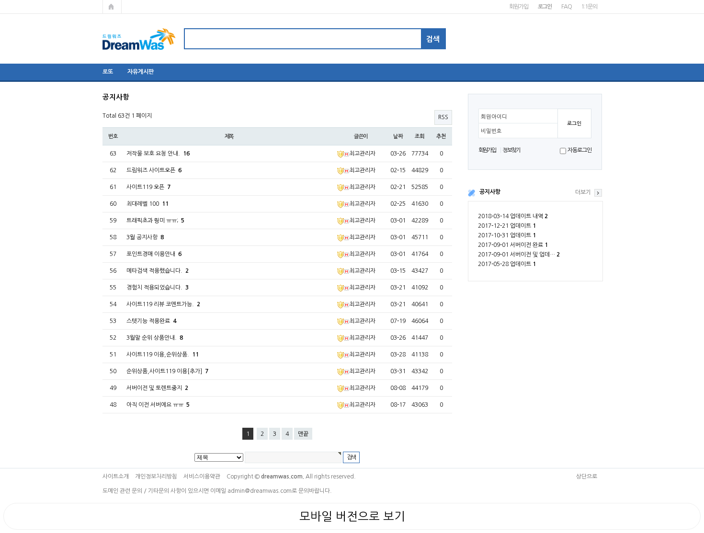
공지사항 (489, 192)
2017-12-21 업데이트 (507, 226)
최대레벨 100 (147, 204)
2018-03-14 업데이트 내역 (513, 216)
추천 (441, 136)
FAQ (566, 7)
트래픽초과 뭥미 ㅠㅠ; (155, 220)
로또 (107, 72)
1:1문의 (589, 7)
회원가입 (518, 7)
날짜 (398, 136)
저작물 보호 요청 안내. (158, 153)
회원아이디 (494, 117)
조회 (419, 136)
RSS (443, 117)
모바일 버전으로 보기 (352, 516)
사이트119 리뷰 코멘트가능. (163, 304)
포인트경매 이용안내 (154, 254)
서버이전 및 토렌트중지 (157, 388)
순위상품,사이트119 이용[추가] (167, 371)
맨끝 (303, 434)
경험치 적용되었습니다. (157, 287)
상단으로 (586, 476)
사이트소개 (115, 476)
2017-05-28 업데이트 (507, 264)
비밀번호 (491, 131)
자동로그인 (579, 150)
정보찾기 (511, 150)
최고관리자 (362, 153)
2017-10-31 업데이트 (507, 235)
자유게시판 (140, 72)
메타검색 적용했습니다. (157, 271)
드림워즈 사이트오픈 (154, 170)
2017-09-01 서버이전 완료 (513, 245)
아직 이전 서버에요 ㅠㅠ (158, 405)
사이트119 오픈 (148, 187)
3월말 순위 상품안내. (154, 338)
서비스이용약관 (201, 476)
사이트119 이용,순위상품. (162, 354)
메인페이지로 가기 (112, 6)
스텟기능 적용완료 (151, 321)
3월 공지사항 (145, 237)
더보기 (583, 192)
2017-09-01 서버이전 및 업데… (519, 254)
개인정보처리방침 (156, 476)
